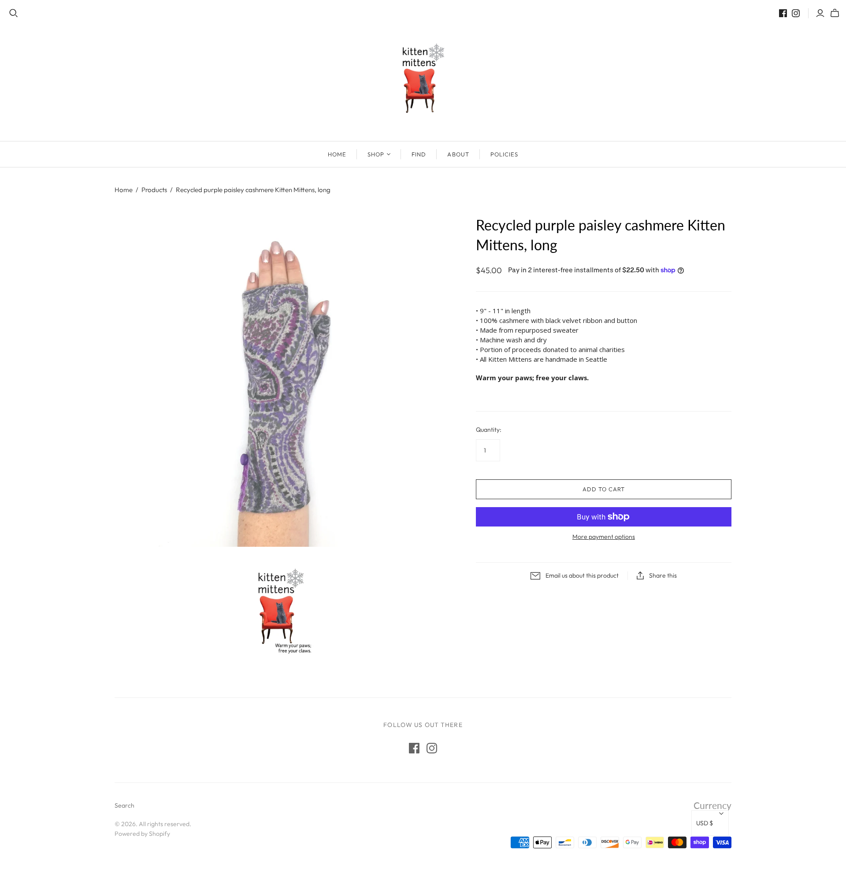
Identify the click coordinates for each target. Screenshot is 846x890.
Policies (504, 154)
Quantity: (488, 430)
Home (337, 154)
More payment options (603, 537)
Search (124, 805)
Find (419, 154)
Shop (375, 154)
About (458, 154)
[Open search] (13, 13)
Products (154, 189)
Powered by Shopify (142, 834)
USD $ (704, 823)
